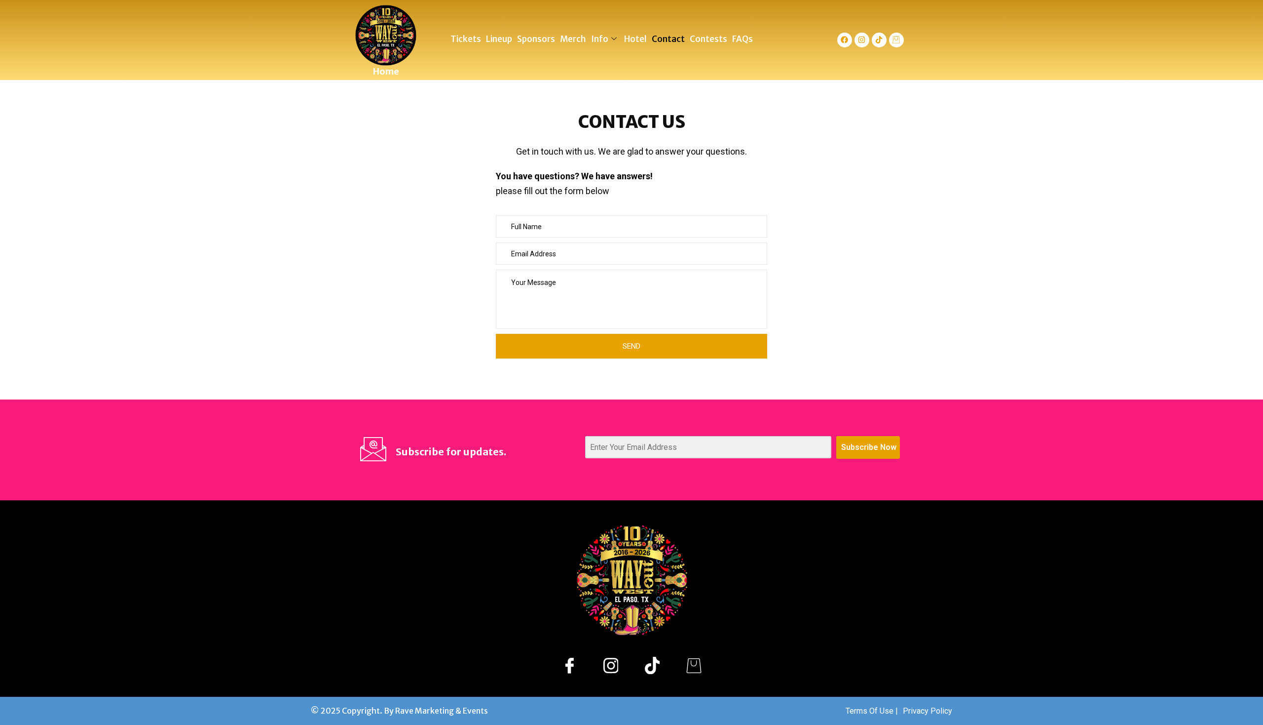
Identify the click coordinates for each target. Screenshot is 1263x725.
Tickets (465, 39)
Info (599, 39)
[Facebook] (844, 40)
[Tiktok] (879, 40)
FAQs (742, 39)
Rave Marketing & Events (441, 711)
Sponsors (536, 39)
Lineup (499, 39)
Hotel (635, 39)
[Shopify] (693, 665)
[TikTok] (652, 665)
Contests (708, 39)
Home (386, 71)
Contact (668, 39)
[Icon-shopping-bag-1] (896, 40)
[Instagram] (861, 40)
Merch (573, 39)
